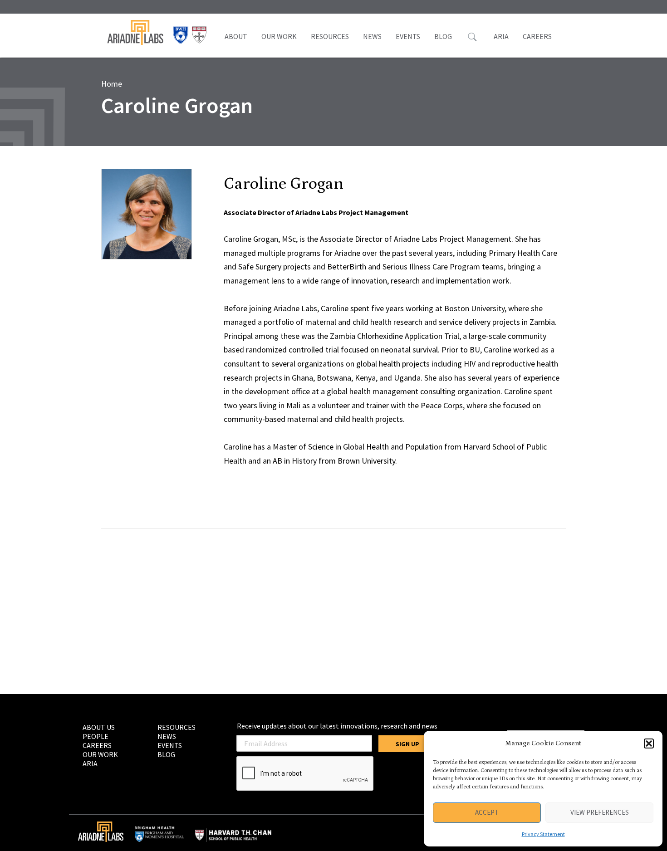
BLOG (443, 36)
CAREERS (537, 36)
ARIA (501, 36)
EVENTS (408, 36)
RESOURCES (330, 36)
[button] (648, 743)
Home (111, 83)
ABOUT (236, 36)
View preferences (599, 812)
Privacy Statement (543, 834)
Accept (487, 812)
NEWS (372, 36)
